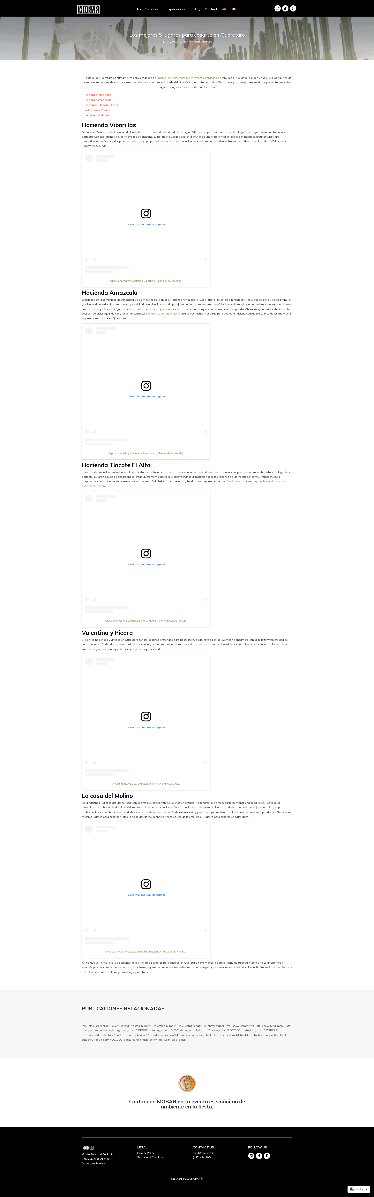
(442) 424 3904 (202, 1157)
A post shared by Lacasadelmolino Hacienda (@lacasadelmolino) (146, 951)
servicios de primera (150, 812)
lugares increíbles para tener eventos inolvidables (188, 78)
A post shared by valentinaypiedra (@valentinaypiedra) (146, 783)
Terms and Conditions (151, 1157)
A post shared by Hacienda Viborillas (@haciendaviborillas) (146, 280)
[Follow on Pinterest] (293, 8)
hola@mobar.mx (203, 1153)
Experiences (176, 9)
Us (139, 9)
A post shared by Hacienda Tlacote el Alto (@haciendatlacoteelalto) (146, 620)
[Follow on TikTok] (285, 8)
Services (152, 9)
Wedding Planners (200, 41)
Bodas (184, 41)
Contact (211, 9)
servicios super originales (162, 313)
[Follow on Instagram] (277, 8)
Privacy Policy (145, 1153)
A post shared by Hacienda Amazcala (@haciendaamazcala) (146, 453)
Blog (197, 9)
